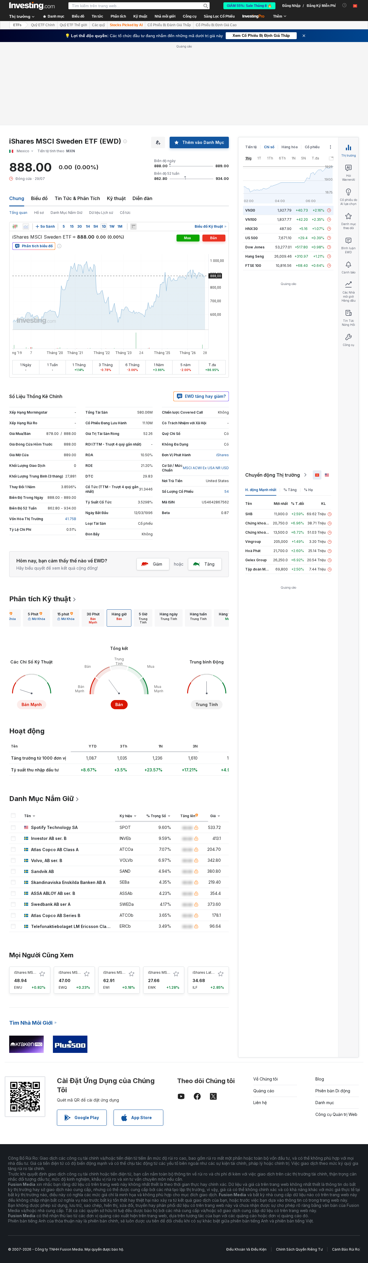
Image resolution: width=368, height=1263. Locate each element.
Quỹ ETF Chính (43, 25)
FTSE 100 (253, 265)
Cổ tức (125, 212)
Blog (319, 1078)
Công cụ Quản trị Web (336, 1114)
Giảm (157, 564)
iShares (222, 455)
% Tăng (290, 490)
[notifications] (344, 5)
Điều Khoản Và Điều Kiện (246, 1249)
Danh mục (324, 1102)
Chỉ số (269, 147)
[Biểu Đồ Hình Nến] (15, 226)
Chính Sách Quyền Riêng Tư (299, 1249)
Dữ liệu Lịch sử (101, 212)
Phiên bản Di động (332, 1090)
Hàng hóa (289, 147)
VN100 (250, 219)
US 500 (251, 238)
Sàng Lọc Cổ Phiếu (219, 16)
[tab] (36, 618)
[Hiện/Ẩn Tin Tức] (133, 226)
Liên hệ (260, 1102)
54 (227, 491)
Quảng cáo (263, 1090)
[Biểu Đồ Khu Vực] (26, 226)
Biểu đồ (39, 198)
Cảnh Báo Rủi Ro (346, 1249)
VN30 (250, 210)
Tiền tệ (251, 147)
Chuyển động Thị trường (272, 475)
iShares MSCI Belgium (166, 972)
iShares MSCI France (76, 972)
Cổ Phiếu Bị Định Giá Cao (216, 25)
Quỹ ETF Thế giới (73, 25)
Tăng (209, 564)
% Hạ (308, 490)
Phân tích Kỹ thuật (40, 599)
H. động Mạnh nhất (260, 490)
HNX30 (251, 229)
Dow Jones (254, 247)
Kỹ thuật (116, 198)
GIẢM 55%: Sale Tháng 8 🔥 (249, 6)
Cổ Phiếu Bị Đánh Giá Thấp (169, 25)
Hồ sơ (39, 212)
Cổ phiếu (312, 147)
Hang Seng (254, 256)
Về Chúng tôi (265, 1078)
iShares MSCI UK (28, 972)
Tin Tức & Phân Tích (77, 198)
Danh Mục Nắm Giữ (66, 212)
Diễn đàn (142, 198)
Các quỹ (98, 25)
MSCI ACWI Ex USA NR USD (206, 468)
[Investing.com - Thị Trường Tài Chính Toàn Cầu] (32, 6)
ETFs (17, 25)
